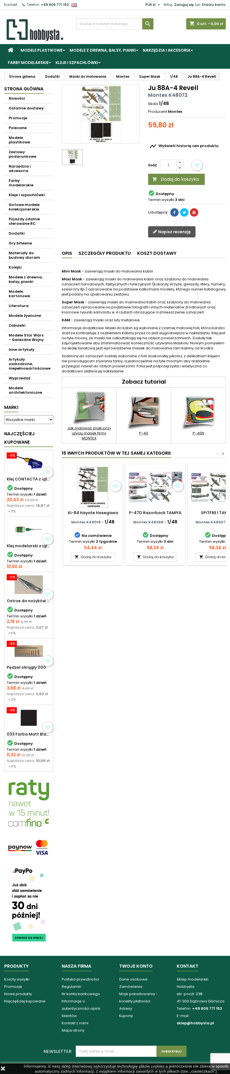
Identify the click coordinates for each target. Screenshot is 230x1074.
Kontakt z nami (75, 1023)
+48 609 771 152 (55, 4)
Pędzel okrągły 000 (26, 667)
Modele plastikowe (41, 50)
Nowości (17, 98)
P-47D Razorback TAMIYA (155, 513)
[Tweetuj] (184, 212)
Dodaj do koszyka (175, 179)
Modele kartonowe (19, 294)
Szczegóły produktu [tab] (105, 253)
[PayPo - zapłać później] (28, 904)
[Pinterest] (194, 212)
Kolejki (15, 267)
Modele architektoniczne (25, 390)
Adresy (125, 1008)
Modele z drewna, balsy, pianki (103, 50)
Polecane (18, 127)
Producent (157, 111)
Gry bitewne (20, 243)
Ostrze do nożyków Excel (29, 601)
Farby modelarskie (28, 62)
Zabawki (17, 325)
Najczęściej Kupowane (19, 437)
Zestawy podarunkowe (22, 154)
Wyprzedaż (19, 378)
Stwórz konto (213, 4)
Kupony (126, 1015)
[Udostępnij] (174, 212)
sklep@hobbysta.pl (195, 1023)
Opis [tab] (67, 253)
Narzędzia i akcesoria (166, 50)
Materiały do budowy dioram (24, 255)
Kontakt (10, 4)
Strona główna (23, 89)
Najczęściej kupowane (24, 1001)
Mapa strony (73, 1030)
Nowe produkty (18, 994)
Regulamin (71, 986)
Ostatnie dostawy (26, 108)
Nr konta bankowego (81, 994)
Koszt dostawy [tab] (156, 253)
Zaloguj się (184, 4)
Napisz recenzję (174, 232)
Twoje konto (136, 966)
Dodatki (17, 233)
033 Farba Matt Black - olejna (29, 734)
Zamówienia (130, 986)
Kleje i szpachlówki (77, 62)
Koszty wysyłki (16, 979)
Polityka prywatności (80, 979)
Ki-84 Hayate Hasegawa (93, 513)
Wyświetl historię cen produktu (184, 146)
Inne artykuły (21, 349)
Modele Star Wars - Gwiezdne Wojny (26, 337)
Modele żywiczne (25, 315)
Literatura (19, 305)
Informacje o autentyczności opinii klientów (81, 1008)
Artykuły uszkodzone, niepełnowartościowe (29, 364)
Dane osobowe (133, 979)
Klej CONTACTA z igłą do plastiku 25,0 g (29, 479)
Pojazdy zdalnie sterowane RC (24, 221)
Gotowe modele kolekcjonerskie (24, 207)
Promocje (18, 118)
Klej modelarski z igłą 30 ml (29, 546)
